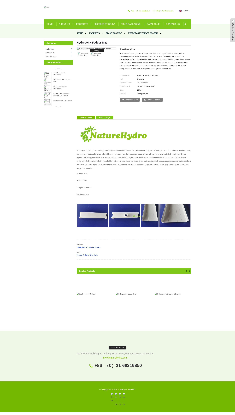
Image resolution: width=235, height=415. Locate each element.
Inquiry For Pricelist (117, 347)
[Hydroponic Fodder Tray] (126, 294)
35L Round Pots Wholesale (59, 74)
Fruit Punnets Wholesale (62, 101)
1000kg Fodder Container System (88, 247)
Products (82, 24)
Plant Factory (114, 33)
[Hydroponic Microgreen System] (168, 294)
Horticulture (50, 53)
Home (50, 24)
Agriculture (50, 49)
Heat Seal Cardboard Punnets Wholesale (61, 95)
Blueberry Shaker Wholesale (60, 88)
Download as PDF (154, 100)
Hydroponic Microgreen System (172, 317)
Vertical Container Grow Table (87, 255)
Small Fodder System (89, 317)
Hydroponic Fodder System (143, 33)
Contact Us (173, 24)
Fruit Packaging (131, 24)
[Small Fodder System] (86, 294)
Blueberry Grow (104, 24)
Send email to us (131, 100)
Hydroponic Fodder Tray (130, 317)
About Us (64, 24)
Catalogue (153, 24)
